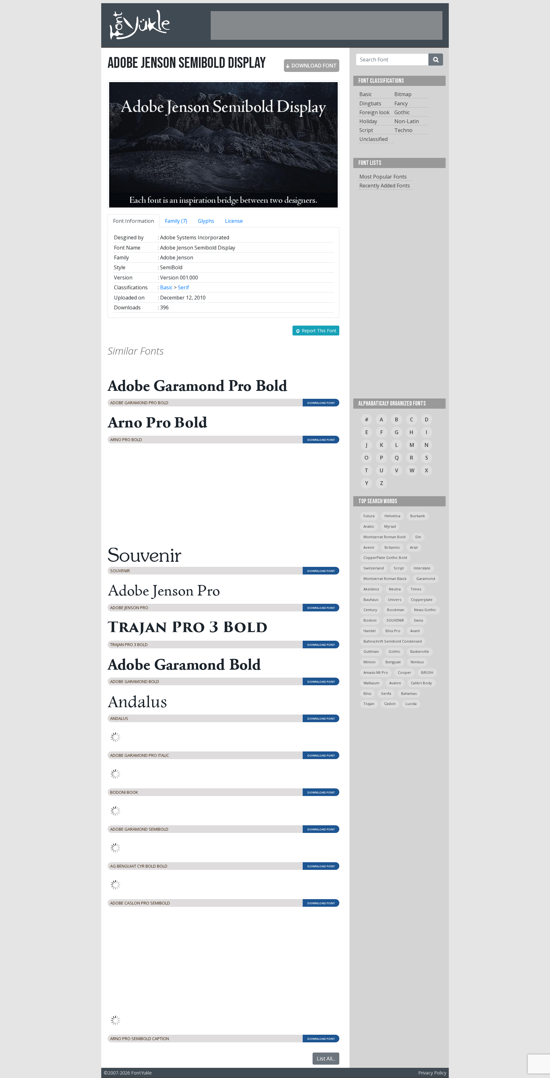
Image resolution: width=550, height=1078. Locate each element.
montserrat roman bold (384, 536)
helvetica (392, 515)
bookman (395, 609)
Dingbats (370, 103)
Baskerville (419, 651)
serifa (386, 693)
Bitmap (403, 94)
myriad (390, 526)
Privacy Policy (432, 1073)
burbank (417, 515)
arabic (368, 526)
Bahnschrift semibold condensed (392, 641)
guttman (371, 651)
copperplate (422, 599)
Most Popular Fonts (383, 176)
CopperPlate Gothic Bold (385, 557)
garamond (425, 578)
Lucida (411, 703)
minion (369, 661)
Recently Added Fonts (384, 185)
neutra (395, 589)
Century (370, 609)
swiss (418, 620)
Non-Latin (406, 121)
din (418, 536)
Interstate (422, 568)
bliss (367, 693)
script (399, 568)
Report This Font (318, 331)
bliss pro (392, 630)
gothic (394, 651)
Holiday (368, 121)
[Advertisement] (326, 25)
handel (369, 630)
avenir (369, 547)
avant (415, 630)
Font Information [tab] (133, 220)
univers (394, 599)
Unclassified (373, 139)
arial (414, 547)
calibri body (421, 682)
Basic (166, 287)
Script (366, 130)
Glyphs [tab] (206, 220)
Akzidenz (371, 589)
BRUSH (427, 672)
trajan (368, 703)
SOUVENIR (395, 620)
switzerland (373, 568)
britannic (392, 547)
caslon (390, 703)
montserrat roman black (384, 578)
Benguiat (393, 661)
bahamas (409, 693)
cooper (404, 672)
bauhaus (370, 599)
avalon (395, 682)
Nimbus (417, 661)
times (416, 589)
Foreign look (374, 112)
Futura (369, 515)
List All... (326, 1058)
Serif (183, 287)
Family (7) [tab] (176, 220)
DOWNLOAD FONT (313, 65)
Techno (403, 130)
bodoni (370, 620)
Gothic (402, 112)
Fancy (401, 103)
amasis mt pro (375, 672)
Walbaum (371, 682)
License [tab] (234, 220)
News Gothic (425, 609)
